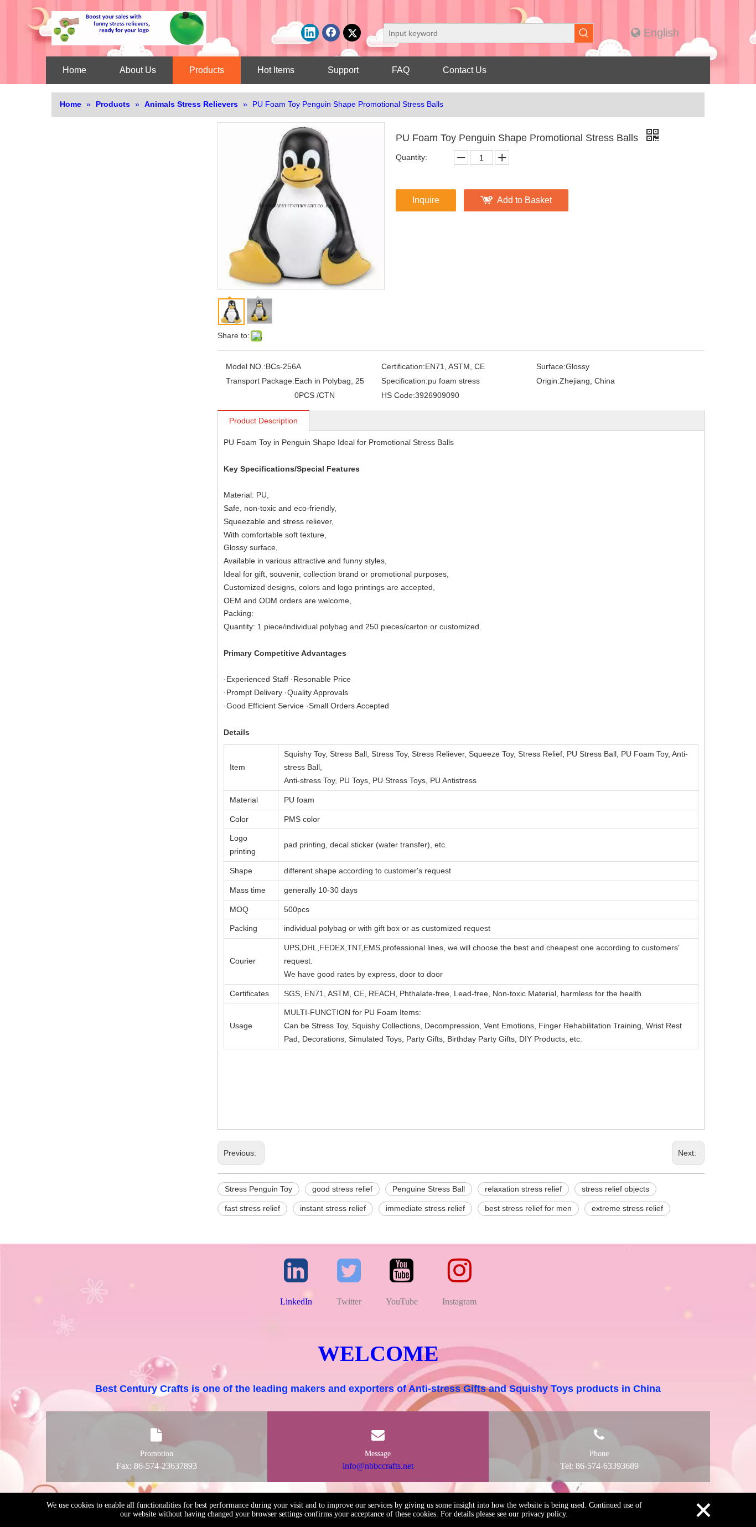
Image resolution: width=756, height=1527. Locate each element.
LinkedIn (296, 1301)
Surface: (551, 366)
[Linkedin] (310, 33)
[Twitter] (352, 33)
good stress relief (342, 1188)
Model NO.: (246, 366)
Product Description (263, 420)
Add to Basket (524, 200)
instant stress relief (333, 1208)
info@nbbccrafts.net (378, 1466)
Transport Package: (260, 380)
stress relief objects (615, 1188)
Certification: (403, 366)
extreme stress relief (627, 1208)
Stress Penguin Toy (258, 1188)
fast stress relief (252, 1208)
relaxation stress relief (523, 1188)
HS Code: (398, 395)
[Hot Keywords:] (583, 33)
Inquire (425, 200)
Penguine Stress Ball (428, 1188)
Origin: (548, 380)
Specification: (404, 380)
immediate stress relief (425, 1208)
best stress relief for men (528, 1208)
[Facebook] (331, 33)
